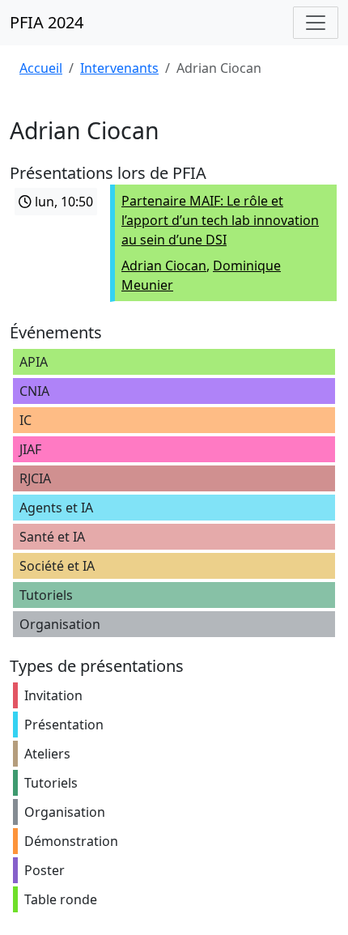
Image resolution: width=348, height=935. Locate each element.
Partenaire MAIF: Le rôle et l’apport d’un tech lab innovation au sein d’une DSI (220, 220)
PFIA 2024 (46, 22)
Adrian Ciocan (163, 265)
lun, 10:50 (62, 201)
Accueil (40, 68)
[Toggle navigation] (315, 22)
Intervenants (119, 68)
